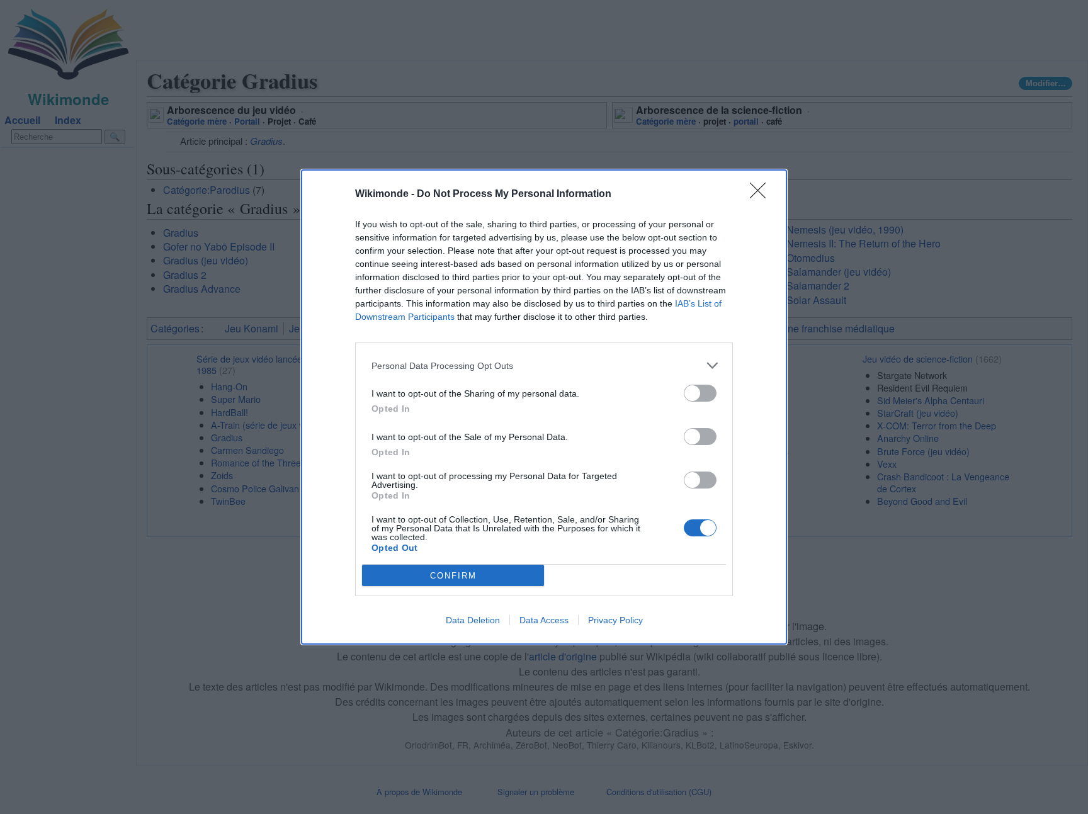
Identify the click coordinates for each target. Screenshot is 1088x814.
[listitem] (544, 365)
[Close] (762, 194)
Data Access (544, 620)
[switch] (700, 393)
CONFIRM (453, 575)
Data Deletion (473, 620)
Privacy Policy (615, 620)
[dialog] (544, 407)
